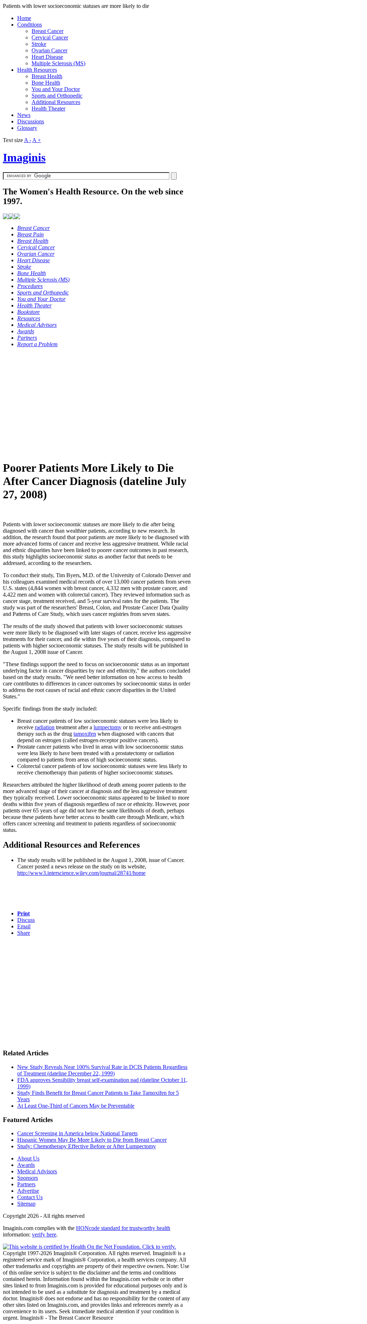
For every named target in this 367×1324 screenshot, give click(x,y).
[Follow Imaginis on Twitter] (17, 217)
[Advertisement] (97, 403)
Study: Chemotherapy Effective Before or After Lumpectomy (86, 1146)
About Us (28, 1158)
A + (36, 140)
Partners (26, 1184)
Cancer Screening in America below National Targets (77, 1133)
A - (27, 140)
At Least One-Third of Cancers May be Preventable (75, 1106)
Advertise (28, 1191)
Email (23, 926)
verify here (44, 1234)
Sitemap (26, 1204)
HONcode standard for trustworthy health (123, 1228)
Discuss (26, 920)
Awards (26, 1165)
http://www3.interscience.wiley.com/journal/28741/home (81, 873)
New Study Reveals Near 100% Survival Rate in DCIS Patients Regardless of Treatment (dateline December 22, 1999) (102, 1070)
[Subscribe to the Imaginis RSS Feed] (6, 217)
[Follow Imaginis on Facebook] (11, 217)
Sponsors (27, 1178)
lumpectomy (107, 727)
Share (23, 933)
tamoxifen (84, 734)
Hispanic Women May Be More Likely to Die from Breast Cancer (92, 1140)
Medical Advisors (37, 1171)
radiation (44, 727)
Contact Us (30, 1197)
